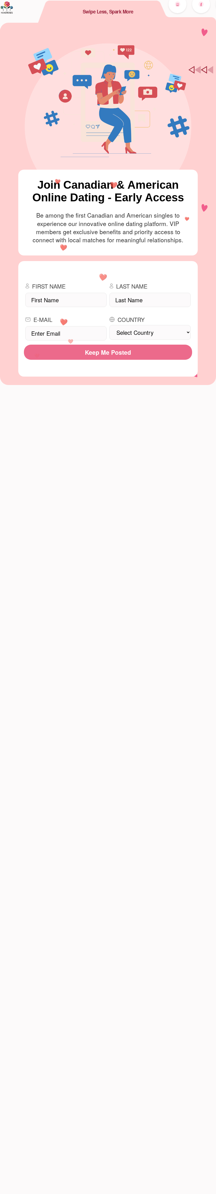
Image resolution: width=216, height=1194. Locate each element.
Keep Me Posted (108, 352)
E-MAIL (42, 319)
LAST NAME (131, 286)
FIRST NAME (49, 286)
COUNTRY (131, 319)
